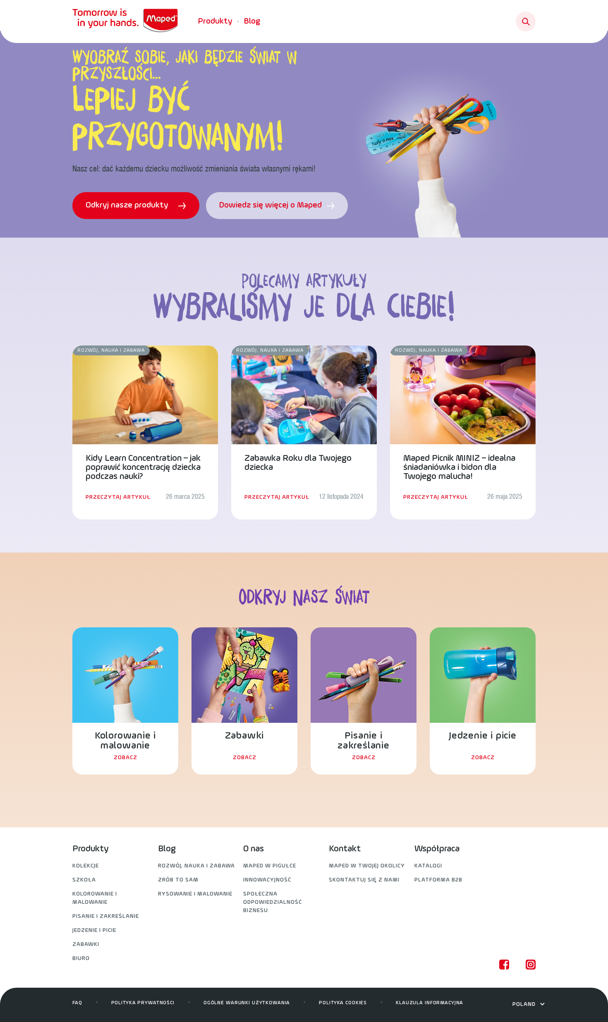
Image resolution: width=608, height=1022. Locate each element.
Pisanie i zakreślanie (105, 916)
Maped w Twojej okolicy (367, 866)
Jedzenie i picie (94, 930)
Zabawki (85, 944)
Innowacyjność (267, 880)
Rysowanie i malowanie (195, 894)
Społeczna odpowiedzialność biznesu (272, 902)
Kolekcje (85, 866)
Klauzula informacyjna (429, 1003)
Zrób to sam (178, 880)
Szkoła (84, 880)
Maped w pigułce (269, 866)
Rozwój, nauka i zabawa (196, 866)
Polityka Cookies (343, 1003)
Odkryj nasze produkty (128, 205)
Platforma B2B (438, 880)
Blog (252, 21)
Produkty (215, 21)
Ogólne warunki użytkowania (246, 1003)
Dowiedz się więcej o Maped (271, 205)
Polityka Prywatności (143, 1003)
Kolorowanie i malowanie (94, 898)
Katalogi (428, 866)
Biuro (81, 958)
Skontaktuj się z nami (364, 880)
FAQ (77, 1003)
